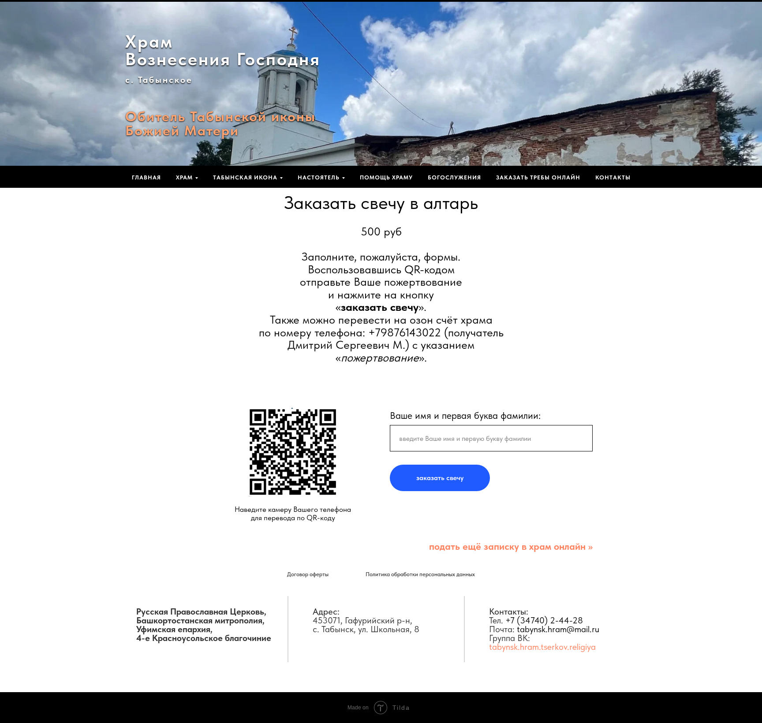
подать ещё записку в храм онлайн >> (511, 546)
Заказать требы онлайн (538, 177)
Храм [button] (184, 177)
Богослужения (454, 177)
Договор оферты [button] (308, 574)
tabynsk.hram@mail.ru (558, 629)
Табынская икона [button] (245, 177)
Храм (149, 41)
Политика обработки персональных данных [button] (420, 574)
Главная (146, 177)
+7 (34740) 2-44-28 (544, 620)
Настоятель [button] (319, 177)
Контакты (613, 177)
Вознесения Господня (223, 59)
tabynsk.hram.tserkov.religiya (542, 646)
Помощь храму (386, 177)
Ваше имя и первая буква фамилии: (465, 415)
